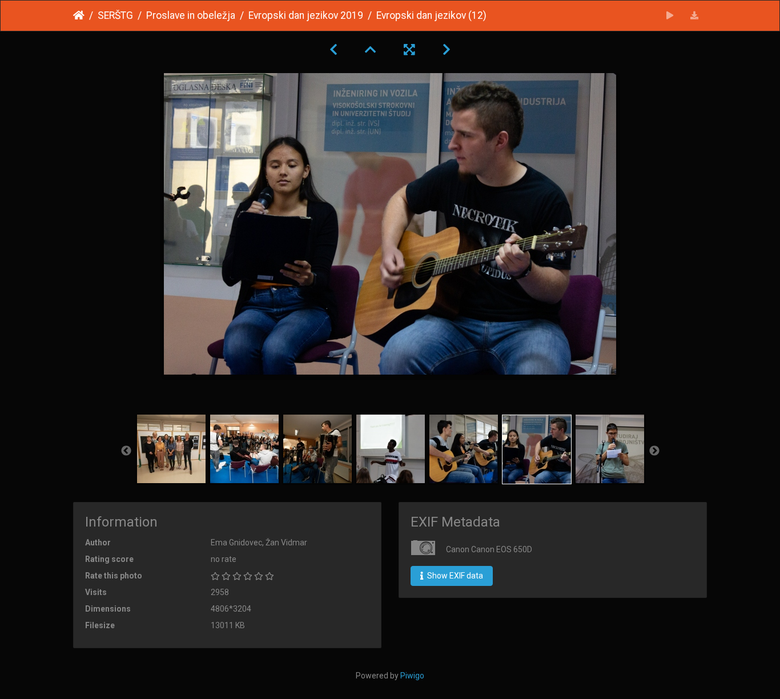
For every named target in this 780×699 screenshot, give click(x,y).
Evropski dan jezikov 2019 (305, 15)
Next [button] (654, 451)
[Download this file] (694, 15)
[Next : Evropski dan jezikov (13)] (446, 49)
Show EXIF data (454, 575)
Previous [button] (126, 451)
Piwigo (412, 675)
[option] (171, 449)
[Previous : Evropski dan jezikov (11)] (333, 49)
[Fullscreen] (409, 49)
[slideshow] (670, 15)
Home (79, 15)
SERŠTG (115, 15)
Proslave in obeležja (190, 15)
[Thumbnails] (370, 49)
